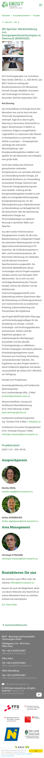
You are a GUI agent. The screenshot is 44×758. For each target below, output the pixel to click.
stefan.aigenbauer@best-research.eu (20, 521)
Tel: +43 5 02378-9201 (14, 650)
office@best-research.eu (22, 582)
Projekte (36, 15)
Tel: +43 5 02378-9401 (14, 675)
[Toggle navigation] (40, 5)
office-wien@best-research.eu (16, 665)
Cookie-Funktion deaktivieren (24, 754)
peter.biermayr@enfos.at (14, 412)
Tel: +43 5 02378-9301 (14, 662)
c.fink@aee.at (34, 421)
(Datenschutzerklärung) (7, 756)
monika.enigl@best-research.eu (17, 491)
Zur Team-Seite (9, 604)
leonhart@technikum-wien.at (16, 396)
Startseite (6, 15)
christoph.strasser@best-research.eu (20, 434)
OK (36, 751)
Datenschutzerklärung (12, 693)
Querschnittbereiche (16, 625)
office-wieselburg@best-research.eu (19, 678)
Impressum (17, 690)
